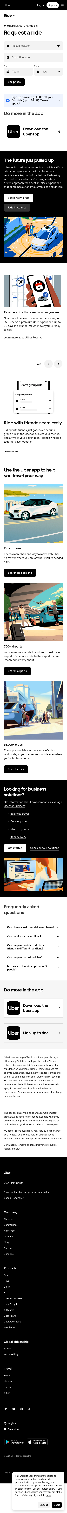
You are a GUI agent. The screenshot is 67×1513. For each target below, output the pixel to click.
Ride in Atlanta (17, 207)
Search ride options (20, 572)
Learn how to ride (18, 197)
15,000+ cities (13, 744)
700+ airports (13, 646)
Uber (7, 5)
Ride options (12, 548)
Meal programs (19, 829)
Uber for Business (14, 806)
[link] (33, 100)
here (48, 1495)
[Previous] (48, 364)
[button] (58, 46)
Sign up (52, 5)
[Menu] (62, 5)
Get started (15, 848)
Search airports (17, 671)
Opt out (44, 1505)
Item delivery (18, 837)
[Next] (58, 364)
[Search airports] (33, 612)
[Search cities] (33, 710)
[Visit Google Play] (15, 1442)
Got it (57, 1505)
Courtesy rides (19, 821)
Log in (40, 5)
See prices (14, 81)
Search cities (16, 769)
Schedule (20, 656)
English (12, 1423)
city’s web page (48, 1120)
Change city (31, 25)
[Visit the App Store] (37, 1442)
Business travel (19, 813)
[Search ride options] (33, 513)
